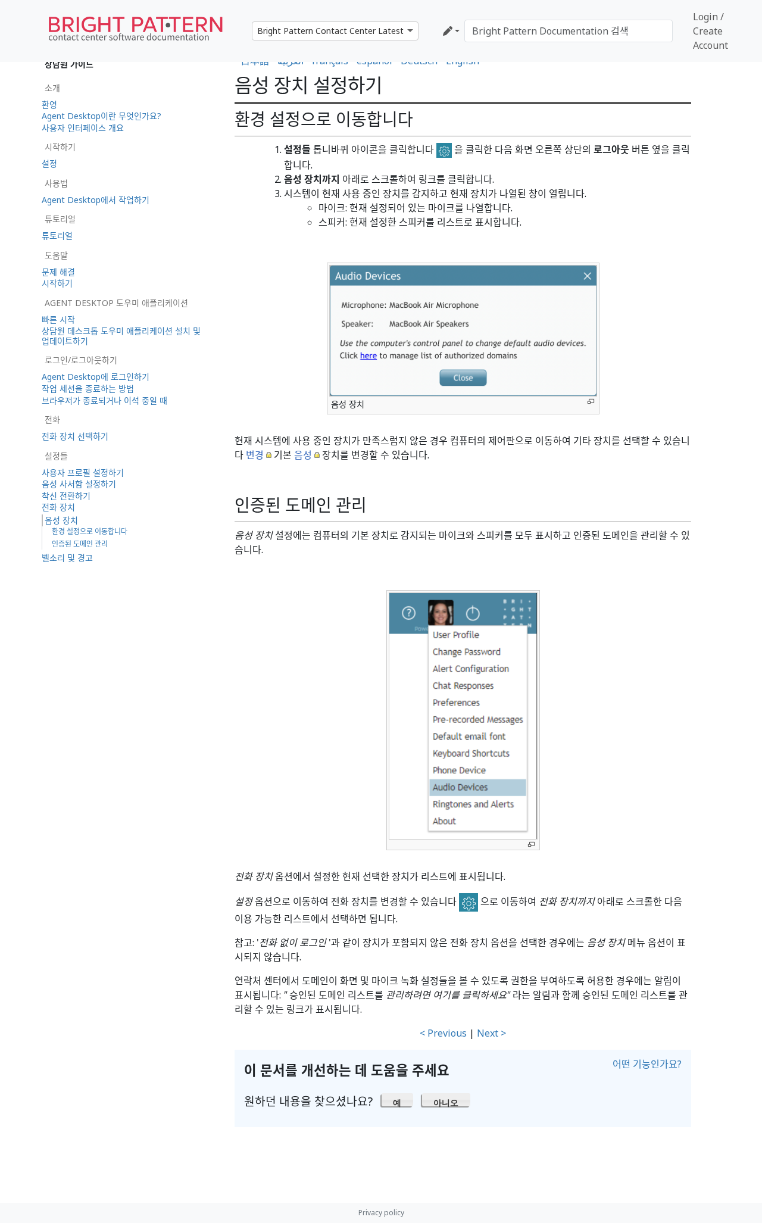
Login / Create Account (710, 31)
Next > (491, 1033)
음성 (303, 454)
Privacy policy (381, 1213)
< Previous (443, 1033)
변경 (255, 454)
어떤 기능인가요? (647, 1064)
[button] (397, 1099)
